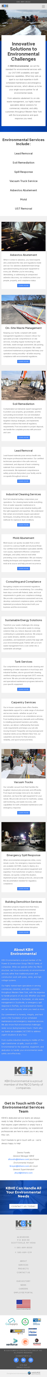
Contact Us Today (23, 1206)
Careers (23, 1289)
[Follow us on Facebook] (16, 1360)
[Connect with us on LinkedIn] (23, 1360)
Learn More (23, 285)
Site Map (23, 1365)
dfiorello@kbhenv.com (18, 1159)
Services (23, 1265)
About (23, 1261)
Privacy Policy (23, 1367)
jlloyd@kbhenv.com (24, 1173)
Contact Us (23, 1272)
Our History (23, 1281)
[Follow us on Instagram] (31, 1360)
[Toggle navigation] (43, 6)
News (23, 1285)
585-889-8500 (23, 2)
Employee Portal (23, 1293)
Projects (23, 1269)
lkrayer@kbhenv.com (19, 1166)
